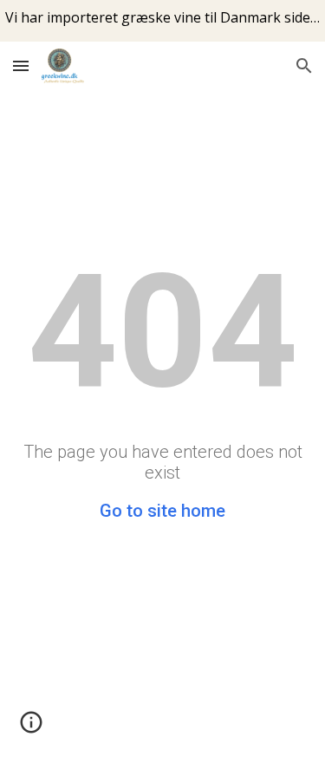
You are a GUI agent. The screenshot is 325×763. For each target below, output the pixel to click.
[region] (162, 21)
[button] (21, 65)
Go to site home (162, 510)
